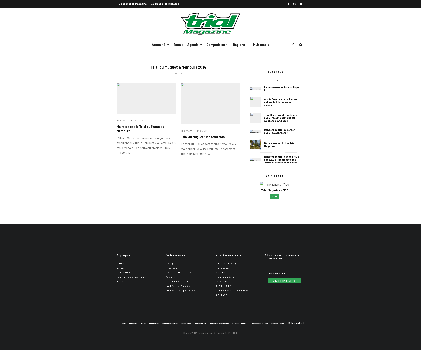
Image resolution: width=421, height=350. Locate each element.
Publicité (121, 281)
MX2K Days (221, 281)
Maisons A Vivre (277, 323)
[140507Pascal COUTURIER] (210, 103)
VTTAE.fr (122, 323)
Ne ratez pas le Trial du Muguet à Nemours (140, 129)
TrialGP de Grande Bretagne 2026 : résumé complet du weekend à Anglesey (280, 117)
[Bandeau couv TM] (255, 88)
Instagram (171, 263)
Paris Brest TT (223, 272)
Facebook (171, 268)
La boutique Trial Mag (177, 281)
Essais (178, 45)
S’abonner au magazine (133, 3)
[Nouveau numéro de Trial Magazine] (255, 144)
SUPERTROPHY (223, 286)
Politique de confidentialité (131, 277)
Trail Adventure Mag (170, 323)
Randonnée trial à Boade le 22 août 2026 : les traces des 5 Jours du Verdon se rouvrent (281, 159)
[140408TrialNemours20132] (146, 98)
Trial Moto (122, 120)
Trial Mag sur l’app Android (180, 290)
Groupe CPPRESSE (227, 332)
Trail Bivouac (222, 268)
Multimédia (261, 45)
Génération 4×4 (200, 323)
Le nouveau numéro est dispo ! (281, 89)
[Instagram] (294, 4)
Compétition (216, 45)
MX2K (143, 323)
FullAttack (133, 323)
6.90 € (274, 196)
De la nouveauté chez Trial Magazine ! (279, 145)
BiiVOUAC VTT (222, 295)
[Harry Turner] (255, 118)
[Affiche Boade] (255, 131)
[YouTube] (301, 4)
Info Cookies (124, 272)
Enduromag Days (224, 277)
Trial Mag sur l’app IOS (178, 286)
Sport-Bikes (186, 323)
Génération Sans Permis (219, 323)
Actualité (158, 45)
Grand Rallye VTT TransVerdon (231, 290)
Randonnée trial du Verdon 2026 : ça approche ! (279, 131)
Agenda (192, 45)
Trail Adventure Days (226, 263)
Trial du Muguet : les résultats (203, 137)
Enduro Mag (154, 323)
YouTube (170, 277)
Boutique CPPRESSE (240, 323)
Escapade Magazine (260, 323)
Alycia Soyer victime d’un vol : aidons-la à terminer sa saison (281, 102)
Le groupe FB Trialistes (165, 3)
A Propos (122, 263)
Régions (239, 45)
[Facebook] (288, 4)
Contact (121, 268)
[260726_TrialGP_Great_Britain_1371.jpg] (255, 102)
